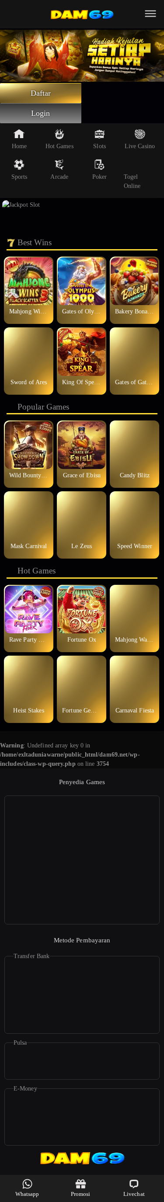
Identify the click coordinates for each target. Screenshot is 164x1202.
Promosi (81, 1194)
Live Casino (140, 146)
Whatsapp (27, 1194)
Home (19, 146)
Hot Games (59, 146)
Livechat (134, 1194)
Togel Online (132, 181)
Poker (99, 177)
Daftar (41, 93)
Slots (99, 146)
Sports (19, 177)
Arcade (59, 177)
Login (40, 113)
